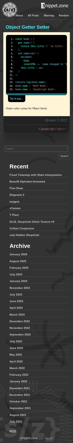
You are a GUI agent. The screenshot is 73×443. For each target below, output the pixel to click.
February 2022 (19, 374)
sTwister (15, 208)
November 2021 (20, 394)
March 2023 (17, 314)
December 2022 (20, 321)
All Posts (33, 15)
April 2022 (16, 361)
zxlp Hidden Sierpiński (24, 235)
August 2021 (18, 414)
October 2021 (18, 401)
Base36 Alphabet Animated (27, 181)
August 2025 (18, 261)
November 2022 (20, 327)
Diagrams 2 (17, 194)
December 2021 (20, 388)
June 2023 (16, 301)
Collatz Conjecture (22, 228)
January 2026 (18, 254)
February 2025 (19, 267)
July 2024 (16, 274)
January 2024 (18, 281)
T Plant (14, 214)
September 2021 (20, 408)
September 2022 (20, 334)
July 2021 (16, 421)
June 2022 (16, 348)
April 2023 (16, 307)
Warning (49, 15)
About (19, 15)
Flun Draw (16, 188)
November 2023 (20, 287)
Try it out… (16, 98)
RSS (13, 431)
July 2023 (16, 294)
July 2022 (16, 341)
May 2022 (16, 354)
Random (64, 15)
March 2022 (17, 368)
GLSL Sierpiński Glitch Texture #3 (32, 221)
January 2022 (18, 381)
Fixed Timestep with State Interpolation (36, 174)
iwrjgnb (14, 201)
